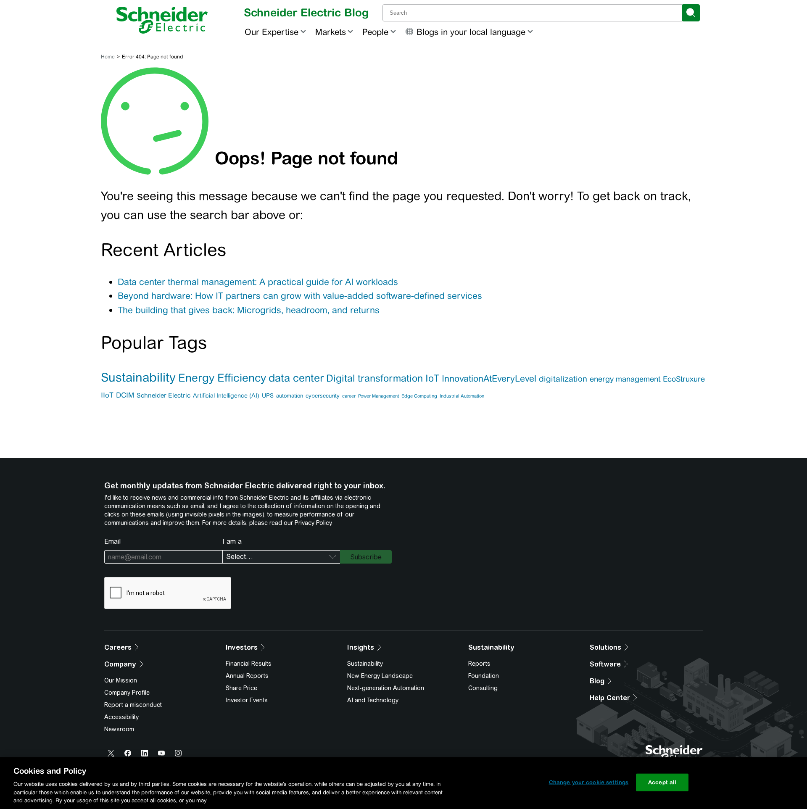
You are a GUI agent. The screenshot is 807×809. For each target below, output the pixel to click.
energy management (625, 378)
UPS (268, 395)
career (349, 395)
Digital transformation (374, 378)
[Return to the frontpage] (162, 20)
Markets (330, 32)
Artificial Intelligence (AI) (226, 395)
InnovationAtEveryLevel (489, 379)
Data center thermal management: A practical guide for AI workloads (258, 282)
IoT (432, 378)
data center (296, 378)
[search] (691, 12)
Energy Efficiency (222, 377)
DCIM (125, 395)
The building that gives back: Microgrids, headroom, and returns (249, 310)
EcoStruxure (684, 378)
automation (289, 396)
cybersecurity (323, 396)
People (375, 32)
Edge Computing (419, 395)
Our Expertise (271, 32)
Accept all (662, 782)
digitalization (563, 378)
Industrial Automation (462, 395)
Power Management (378, 395)
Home (108, 57)
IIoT (107, 395)
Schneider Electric (163, 395)
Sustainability (138, 377)
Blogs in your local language (471, 32)
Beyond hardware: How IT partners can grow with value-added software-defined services (300, 295)
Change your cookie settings (589, 782)
